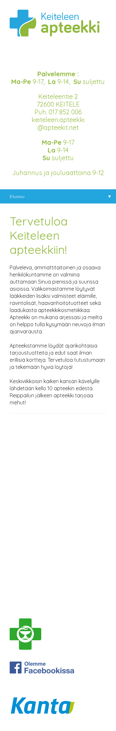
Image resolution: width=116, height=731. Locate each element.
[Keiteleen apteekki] (58, 29)
